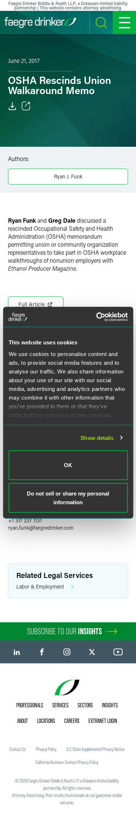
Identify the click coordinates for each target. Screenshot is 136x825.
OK (68, 465)
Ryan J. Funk (68, 176)
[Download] (12, 106)
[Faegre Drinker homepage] (40, 22)
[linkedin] (16, 651)
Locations (46, 720)
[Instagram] (66, 651)
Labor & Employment (40, 586)
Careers (71, 720)
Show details (97, 437)
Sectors (85, 705)
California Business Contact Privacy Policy (67, 762)
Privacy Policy (46, 749)
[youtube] (118, 651)
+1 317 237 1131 (25, 520)
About (22, 720)
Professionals (29, 705)
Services (60, 705)
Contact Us (17, 749)
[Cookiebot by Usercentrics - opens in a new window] (97, 316)
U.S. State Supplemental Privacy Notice (95, 749)
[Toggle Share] (26, 106)
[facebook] (41, 651)
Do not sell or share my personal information (68, 497)
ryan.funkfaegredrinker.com (41, 527)
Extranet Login (102, 720)
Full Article (31, 304)
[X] (91, 651)
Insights (110, 705)
